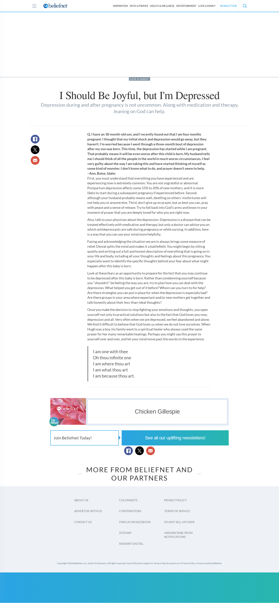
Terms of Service (177, 511)
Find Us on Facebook (135, 522)
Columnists (128, 500)
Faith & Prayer (139, 5)
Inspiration (120, 5)
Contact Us (83, 522)
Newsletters (228, 5)
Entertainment (186, 5)
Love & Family (139, 79)
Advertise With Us (88, 511)
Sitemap (125, 532)
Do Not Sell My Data (179, 522)
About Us (81, 500)
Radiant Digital (131, 543)
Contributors (130, 511)
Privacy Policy (175, 500)
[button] (245, 6)
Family (206, 5)
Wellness (162, 5)
